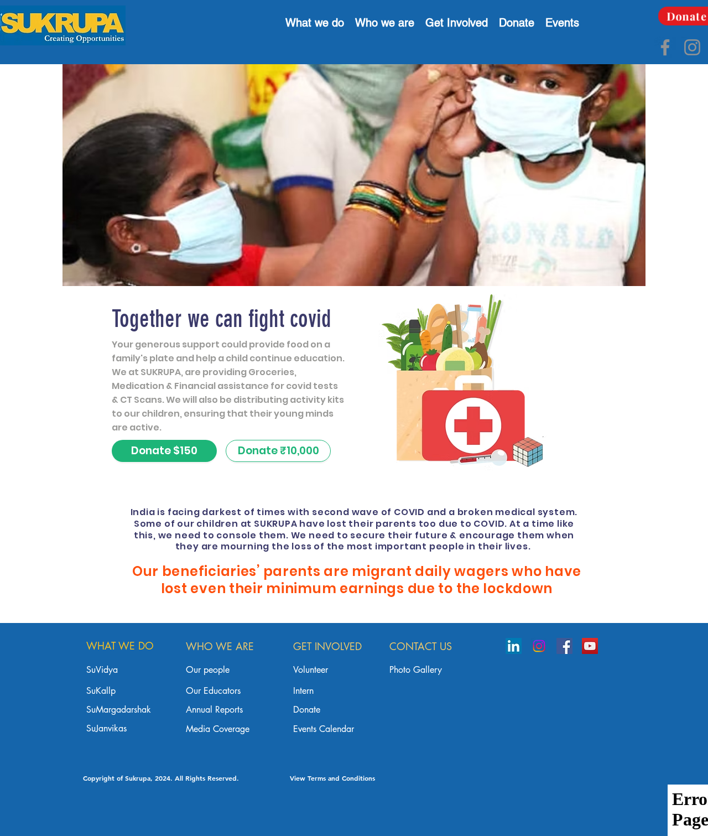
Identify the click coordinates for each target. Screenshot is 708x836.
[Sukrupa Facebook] (564, 646)
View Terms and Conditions (332, 777)
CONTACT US (420, 646)
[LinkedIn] (514, 646)
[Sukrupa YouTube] (590, 646)
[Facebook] (665, 47)
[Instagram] (692, 47)
